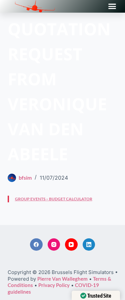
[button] (112, 6)
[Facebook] (36, 244)
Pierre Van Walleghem (62, 279)
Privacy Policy (54, 285)
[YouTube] (71, 244)
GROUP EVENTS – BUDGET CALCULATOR (53, 198)
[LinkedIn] (89, 244)
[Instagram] (54, 244)
